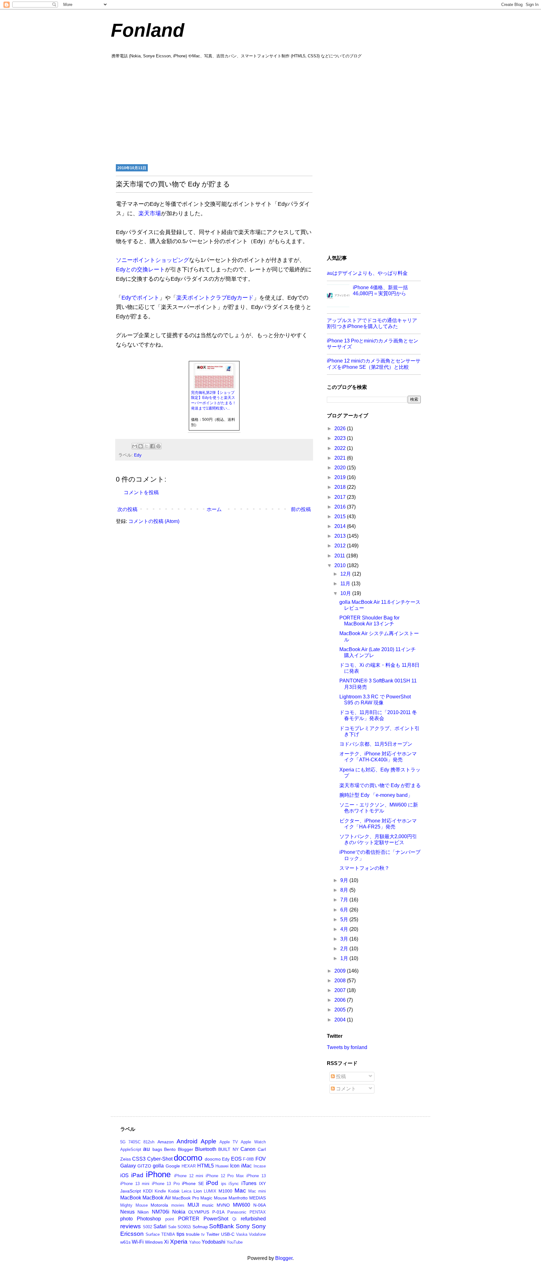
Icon (235, 1165)
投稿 (340, 1076)
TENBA (168, 1234)
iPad (137, 1175)
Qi (234, 1219)
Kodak (174, 1191)
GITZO (144, 1165)
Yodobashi (213, 1242)
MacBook (130, 1197)
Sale (172, 1226)
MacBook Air (156, 1197)
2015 (340, 516)
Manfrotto (238, 1197)
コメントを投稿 (141, 492)
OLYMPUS (198, 1211)
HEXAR (189, 1166)
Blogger (185, 1149)
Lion (197, 1190)
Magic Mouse (213, 1197)
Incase (260, 1166)
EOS (236, 1159)
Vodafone (257, 1234)
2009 (340, 971)
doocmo (213, 1159)
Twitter (212, 1234)
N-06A (259, 1205)
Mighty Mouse (134, 1205)
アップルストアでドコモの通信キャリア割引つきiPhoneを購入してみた (372, 323)
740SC (134, 1142)
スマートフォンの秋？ (364, 868)
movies (177, 1205)
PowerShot (216, 1218)
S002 (147, 1226)
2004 (340, 1019)
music (208, 1205)
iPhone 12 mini (188, 1175)
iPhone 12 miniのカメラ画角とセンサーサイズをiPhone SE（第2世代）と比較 (373, 363)
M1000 (225, 1190)
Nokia (178, 1211)
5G (123, 1142)
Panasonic (236, 1212)
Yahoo (194, 1242)
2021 (340, 458)
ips (223, 1183)
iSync (234, 1183)
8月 (344, 890)
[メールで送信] (134, 446)
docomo (188, 1157)
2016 (340, 506)
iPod (212, 1183)
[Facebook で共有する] (152, 446)
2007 (340, 990)
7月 (344, 899)
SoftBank (221, 1226)
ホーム (214, 509)
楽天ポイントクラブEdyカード (215, 298)
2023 (340, 438)
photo (126, 1218)
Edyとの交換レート (140, 269)
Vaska (241, 1234)
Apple (208, 1141)
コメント (345, 1088)
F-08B (248, 1159)
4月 (344, 929)
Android (187, 1141)
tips (180, 1234)
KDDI (148, 1191)
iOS (124, 1175)
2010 (340, 565)
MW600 (241, 1205)
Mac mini (257, 1191)
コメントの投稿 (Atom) (153, 521)
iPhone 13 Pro (166, 1183)
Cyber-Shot (160, 1159)
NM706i (160, 1211)
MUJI (193, 1205)
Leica (186, 1191)
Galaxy (128, 1165)
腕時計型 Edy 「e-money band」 (376, 795)
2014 (340, 526)
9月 (344, 880)
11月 (346, 583)
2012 (340, 545)
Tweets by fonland (347, 1047)
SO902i (184, 1226)
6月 (344, 909)
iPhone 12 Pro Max (225, 1175)
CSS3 (139, 1159)
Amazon (165, 1141)
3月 (344, 939)
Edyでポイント (140, 298)
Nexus (127, 1211)
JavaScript (130, 1190)
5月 (344, 919)
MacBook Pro (185, 1197)
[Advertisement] (270, 110)
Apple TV (228, 1142)
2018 (340, 487)
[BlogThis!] (140, 446)
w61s (125, 1242)
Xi (166, 1242)
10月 (346, 593)
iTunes (248, 1183)
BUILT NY (228, 1149)
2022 (340, 448)
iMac (246, 1165)
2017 (340, 497)
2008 (340, 980)
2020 (340, 467)
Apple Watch (253, 1142)
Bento (170, 1149)
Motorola (159, 1205)
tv (203, 1234)
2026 (340, 428)
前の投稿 (301, 509)
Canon (247, 1149)
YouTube (235, 1242)
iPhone (158, 1174)
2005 (340, 1009)
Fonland (147, 30)
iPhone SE (193, 1183)
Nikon (143, 1211)
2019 (340, 477)
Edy (138, 454)
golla (158, 1165)
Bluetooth (205, 1149)
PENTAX (258, 1212)
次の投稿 (127, 509)
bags (157, 1149)
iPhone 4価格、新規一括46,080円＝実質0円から (380, 290)
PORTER (188, 1218)
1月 (344, 958)
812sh (148, 1142)
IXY (262, 1183)
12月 (346, 574)
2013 (340, 536)
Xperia (179, 1241)
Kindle (160, 1191)
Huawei (222, 1166)
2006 (340, 1000)
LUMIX (210, 1191)
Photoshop (149, 1218)
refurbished (253, 1218)
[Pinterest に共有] (158, 446)
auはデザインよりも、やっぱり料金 (367, 273)
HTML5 (205, 1165)
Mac (240, 1190)
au (146, 1149)
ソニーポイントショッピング (152, 260)
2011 (340, 555)
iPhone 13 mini (134, 1183)
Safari (160, 1226)
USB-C (227, 1234)
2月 (344, 948)
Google (173, 1165)
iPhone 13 (256, 1175)
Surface (153, 1234)
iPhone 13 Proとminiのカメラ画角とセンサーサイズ (372, 343)
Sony (243, 1226)
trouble (193, 1234)
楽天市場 (149, 213)
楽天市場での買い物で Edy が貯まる (380, 785)
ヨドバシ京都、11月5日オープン (375, 744)
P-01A (218, 1211)
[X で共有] (146, 446)
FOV (260, 1159)
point (169, 1219)
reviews (130, 1226)
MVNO (223, 1205)
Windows (154, 1242)
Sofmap (200, 1226)
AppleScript (130, 1149)
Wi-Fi (138, 1242)
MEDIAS (257, 1197)
